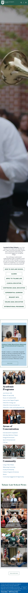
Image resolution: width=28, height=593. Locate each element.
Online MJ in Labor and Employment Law (13, 407)
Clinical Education (14, 283)
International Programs (14, 306)
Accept (24, 587)
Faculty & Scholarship (8, 469)
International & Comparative (10, 433)
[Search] (21, 2)
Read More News (14, 573)
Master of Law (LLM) (8, 395)
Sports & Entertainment (9, 440)
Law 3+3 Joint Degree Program (11, 400)
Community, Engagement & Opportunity (13, 477)
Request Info (14, 297)
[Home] (7, 2)
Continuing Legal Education (14, 288)
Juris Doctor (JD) (7, 393)
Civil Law (5, 442)
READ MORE (9, 363)
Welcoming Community (9, 467)
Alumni (14, 274)
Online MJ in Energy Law (9, 402)
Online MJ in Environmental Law (11, 405)
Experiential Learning (14, 292)
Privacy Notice (4, 591)
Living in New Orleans (8, 465)
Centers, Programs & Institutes (11, 472)
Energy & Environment (8, 437)
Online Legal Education (14, 302)
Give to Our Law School (14, 269)
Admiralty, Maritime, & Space (10, 435)
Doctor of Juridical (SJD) (9, 398)
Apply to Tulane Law (14, 278)
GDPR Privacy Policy (13, 591)
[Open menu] (26, 2)
